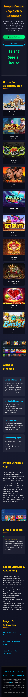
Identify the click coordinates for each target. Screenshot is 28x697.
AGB (23, 671)
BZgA (10, 682)
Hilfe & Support (20, 675)
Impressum (7, 671)
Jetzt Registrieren (14, 37)
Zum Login (14, 43)
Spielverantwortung (8, 675)
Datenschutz (16, 671)
